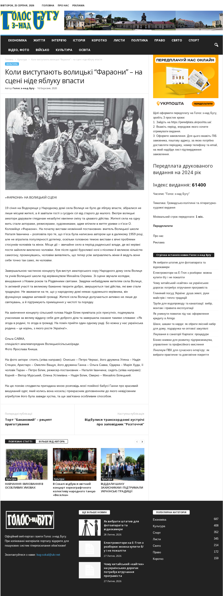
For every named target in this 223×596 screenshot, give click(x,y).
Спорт (194, 40)
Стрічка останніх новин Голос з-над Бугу (183, 254)
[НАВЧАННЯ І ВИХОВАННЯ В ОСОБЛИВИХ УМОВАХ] (27, 464)
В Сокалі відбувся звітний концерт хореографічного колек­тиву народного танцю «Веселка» (74, 489)
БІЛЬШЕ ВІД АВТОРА (52, 441)
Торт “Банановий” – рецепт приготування (28, 421)
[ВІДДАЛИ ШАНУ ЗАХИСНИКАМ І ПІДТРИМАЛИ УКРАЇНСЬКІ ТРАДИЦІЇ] (122, 464)
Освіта (84, 50)
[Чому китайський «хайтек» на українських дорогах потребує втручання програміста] (90, 570)
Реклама (78, 5)
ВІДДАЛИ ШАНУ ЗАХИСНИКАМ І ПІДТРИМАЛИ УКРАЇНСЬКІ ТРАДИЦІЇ (122, 487)
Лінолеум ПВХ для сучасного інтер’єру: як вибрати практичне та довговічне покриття (181, 352)
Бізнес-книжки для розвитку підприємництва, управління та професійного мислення (183, 342)
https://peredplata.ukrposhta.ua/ (191, 122)
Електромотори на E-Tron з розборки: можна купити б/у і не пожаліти (182, 275)
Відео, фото (18, 50)
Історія (79, 40)
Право (159, 40)
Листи (119, 40)
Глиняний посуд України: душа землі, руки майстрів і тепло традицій (181, 295)
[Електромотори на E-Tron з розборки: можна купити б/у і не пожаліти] (90, 549)
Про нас (63, 5)
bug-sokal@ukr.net (48, 554)
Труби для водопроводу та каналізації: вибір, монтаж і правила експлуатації (183, 306)
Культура (64, 50)
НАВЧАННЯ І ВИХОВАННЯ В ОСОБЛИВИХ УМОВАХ (24, 485)
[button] (216, 45)
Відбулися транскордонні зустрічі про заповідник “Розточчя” (114, 421)
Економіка (17, 40)
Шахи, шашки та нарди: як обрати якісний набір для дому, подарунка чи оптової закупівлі (184, 326)
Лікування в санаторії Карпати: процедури (181, 334)
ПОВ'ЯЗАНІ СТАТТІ (20, 441)
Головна (48, 5)
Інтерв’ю (59, 40)
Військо (42, 50)
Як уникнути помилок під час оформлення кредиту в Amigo (181, 316)
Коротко (99, 40)
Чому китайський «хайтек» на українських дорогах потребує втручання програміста (181, 285)
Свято (177, 40)
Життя (39, 40)
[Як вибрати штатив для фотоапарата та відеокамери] (90, 527)
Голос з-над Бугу (23, 88)
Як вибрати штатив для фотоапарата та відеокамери (179, 265)
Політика (139, 40)
